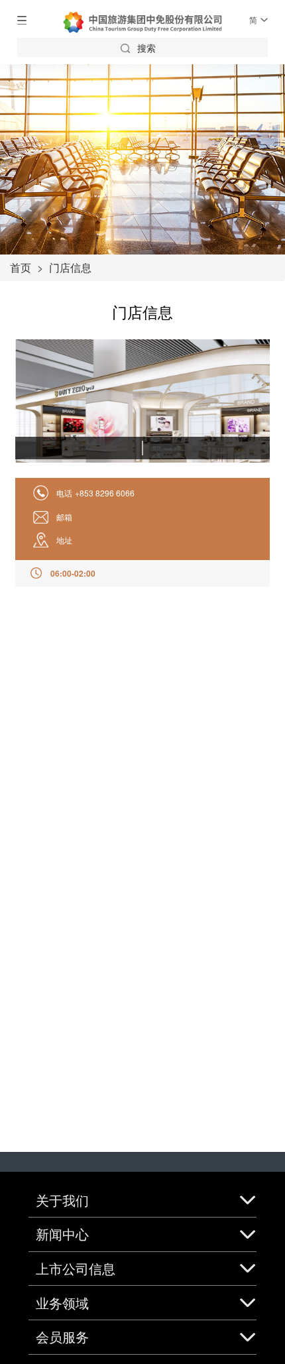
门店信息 (70, 267)
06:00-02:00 (72, 573)
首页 (20, 267)
